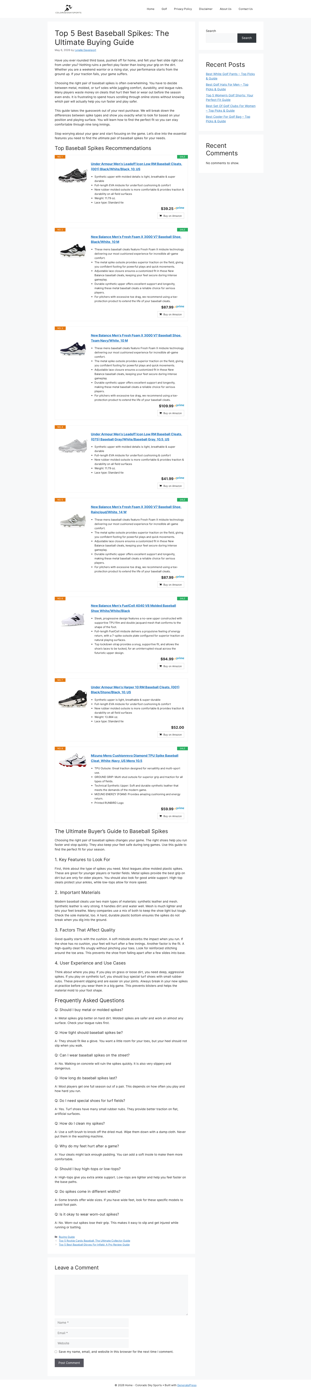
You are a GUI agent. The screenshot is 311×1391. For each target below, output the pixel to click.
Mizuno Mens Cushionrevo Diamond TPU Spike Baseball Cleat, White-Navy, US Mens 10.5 (134, 758)
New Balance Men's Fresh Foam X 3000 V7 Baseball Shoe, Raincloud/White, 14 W (136, 509)
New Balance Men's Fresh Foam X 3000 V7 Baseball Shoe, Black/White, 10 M (136, 239)
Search (211, 31)
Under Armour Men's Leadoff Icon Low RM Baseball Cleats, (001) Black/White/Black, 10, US (136, 166)
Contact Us (246, 9)
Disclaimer (206, 9)
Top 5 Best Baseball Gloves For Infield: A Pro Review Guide (94, 1244)
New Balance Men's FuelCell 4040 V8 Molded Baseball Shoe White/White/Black (133, 608)
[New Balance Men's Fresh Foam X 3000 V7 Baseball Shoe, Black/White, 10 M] (72, 248)
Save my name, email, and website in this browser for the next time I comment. (116, 1351)
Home (150, 9)
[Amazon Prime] (179, 208)
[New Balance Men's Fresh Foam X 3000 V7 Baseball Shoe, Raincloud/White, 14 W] (72, 518)
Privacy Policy (183, 9)
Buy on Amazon (172, 215)
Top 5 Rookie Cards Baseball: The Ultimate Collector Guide (94, 1240)
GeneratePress (187, 1385)
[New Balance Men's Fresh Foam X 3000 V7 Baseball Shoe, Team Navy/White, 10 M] (72, 347)
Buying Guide (67, 1236)
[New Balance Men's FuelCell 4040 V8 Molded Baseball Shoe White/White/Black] (72, 617)
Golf (164, 9)
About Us (225, 9)
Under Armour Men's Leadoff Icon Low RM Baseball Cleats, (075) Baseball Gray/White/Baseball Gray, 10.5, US (136, 436)
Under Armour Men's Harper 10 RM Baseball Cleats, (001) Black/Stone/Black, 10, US (135, 689)
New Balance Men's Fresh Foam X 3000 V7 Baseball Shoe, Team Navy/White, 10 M (136, 337)
